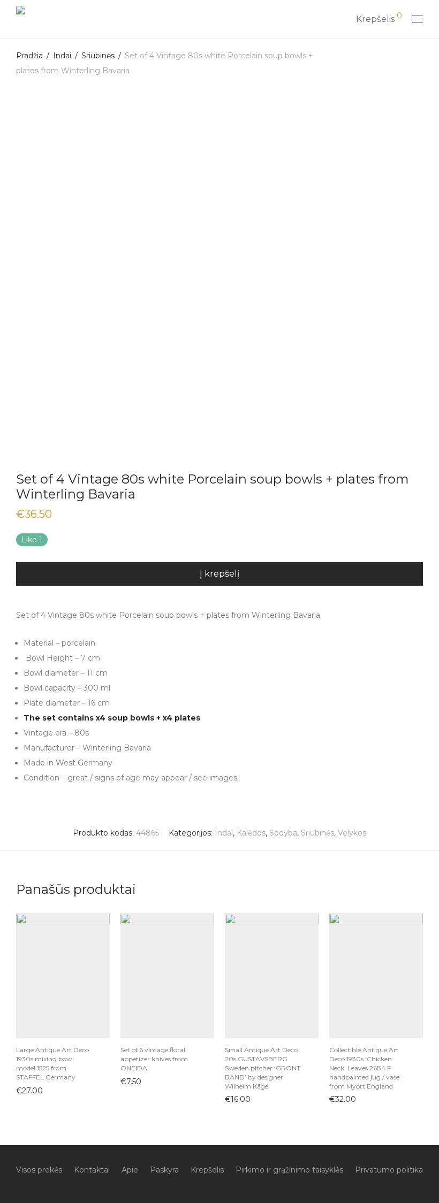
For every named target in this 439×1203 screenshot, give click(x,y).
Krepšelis (207, 1170)
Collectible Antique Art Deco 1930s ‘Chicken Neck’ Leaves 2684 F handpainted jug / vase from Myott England (364, 1068)
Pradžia (29, 55)
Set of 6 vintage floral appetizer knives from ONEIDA (154, 1059)
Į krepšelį (27, 1090)
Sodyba (283, 833)
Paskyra (164, 1170)
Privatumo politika (389, 1170)
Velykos (352, 833)
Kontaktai (92, 1170)
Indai (62, 55)
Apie (130, 1170)
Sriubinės (98, 55)
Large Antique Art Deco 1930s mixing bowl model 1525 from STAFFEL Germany (52, 1063)
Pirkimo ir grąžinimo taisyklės (289, 1170)
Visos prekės (39, 1170)
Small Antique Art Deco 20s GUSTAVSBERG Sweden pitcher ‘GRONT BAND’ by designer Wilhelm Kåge (262, 1068)
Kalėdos (251, 833)
